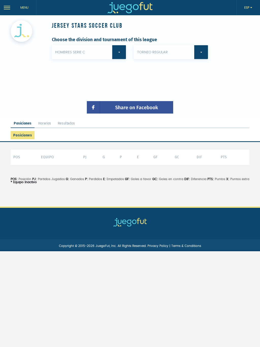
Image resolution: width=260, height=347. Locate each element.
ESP (247, 7)
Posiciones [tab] (22, 123)
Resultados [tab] (66, 123)
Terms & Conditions (186, 245)
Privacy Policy (158, 245)
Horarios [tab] (44, 123)
